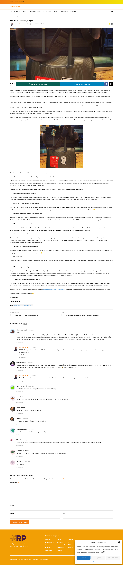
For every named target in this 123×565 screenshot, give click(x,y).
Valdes (18, 418)
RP (11, 11)
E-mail (12, 513)
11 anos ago (31, 330)
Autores (16, 1)
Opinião (55, 11)
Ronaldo (19, 397)
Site (64, 513)
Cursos (59, 539)
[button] (119, 542)
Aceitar (83, 558)
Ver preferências (113, 558)
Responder (20, 342)
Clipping (47, 547)
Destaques (60, 542)
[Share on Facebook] (106, 84)
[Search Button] (112, 11)
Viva (17, 440)
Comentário (14, 483)
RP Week (71, 545)
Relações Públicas (27, 305)
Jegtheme (45, 559)
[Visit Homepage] (15, 6)
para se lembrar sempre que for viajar (54, 289)
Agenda (47, 539)
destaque (17, 305)
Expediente (21, 1)
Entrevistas (47, 11)
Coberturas (64, 11)
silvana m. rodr (21, 451)
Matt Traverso (20, 386)
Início (11, 1)
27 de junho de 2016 (32, 24)
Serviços (73, 11)
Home (11, 17)
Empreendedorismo (34, 11)
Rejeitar (98, 558)
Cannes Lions (49, 542)
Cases (24, 11)
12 (112, 24)
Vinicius (18, 461)
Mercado (17, 11)
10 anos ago (30, 407)
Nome (12, 505)
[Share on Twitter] (111, 84)
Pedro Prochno (20, 24)
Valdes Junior (20, 407)
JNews (15, 559)
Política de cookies (97, 561)
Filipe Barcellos (21, 429)
